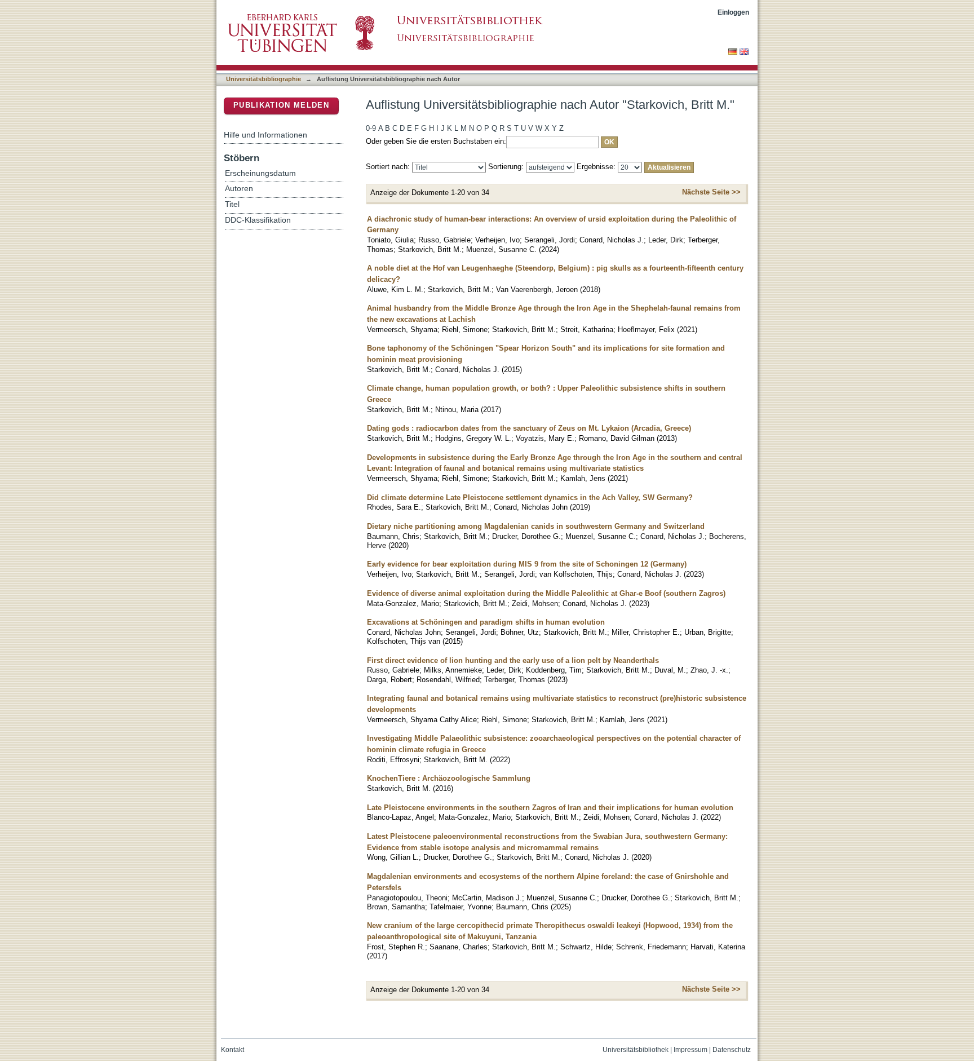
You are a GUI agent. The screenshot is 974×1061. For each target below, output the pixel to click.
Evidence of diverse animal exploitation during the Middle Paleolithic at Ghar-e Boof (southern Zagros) (546, 593)
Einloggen (733, 12)
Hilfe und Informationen (265, 134)
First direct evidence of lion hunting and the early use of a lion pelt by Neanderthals (513, 660)
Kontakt (232, 1050)
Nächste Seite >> (711, 192)
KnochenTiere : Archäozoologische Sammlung (448, 778)
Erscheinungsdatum (260, 173)
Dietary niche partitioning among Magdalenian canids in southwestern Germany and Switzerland (536, 526)
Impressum (690, 1050)
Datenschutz (731, 1050)
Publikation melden (281, 105)
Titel (232, 204)
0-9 (371, 128)
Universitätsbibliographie (263, 79)
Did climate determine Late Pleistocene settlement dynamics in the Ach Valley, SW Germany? (530, 497)
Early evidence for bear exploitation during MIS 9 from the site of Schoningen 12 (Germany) (527, 564)
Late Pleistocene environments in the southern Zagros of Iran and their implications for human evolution (550, 807)
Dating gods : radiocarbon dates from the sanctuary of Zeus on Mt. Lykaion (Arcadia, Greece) (529, 428)
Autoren (239, 188)
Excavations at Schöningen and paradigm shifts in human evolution (486, 622)
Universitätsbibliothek (635, 1050)
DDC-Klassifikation (258, 220)
